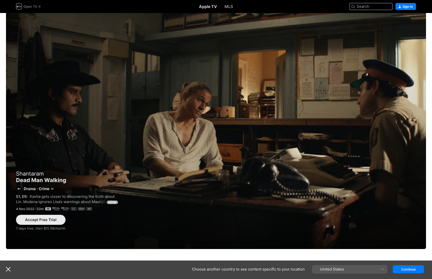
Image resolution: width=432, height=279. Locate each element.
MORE (112, 202)
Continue (408, 269)
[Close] (8, 269)
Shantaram (30, 173)
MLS (228, 6)
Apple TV (208, 6)
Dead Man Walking (216, 131)
